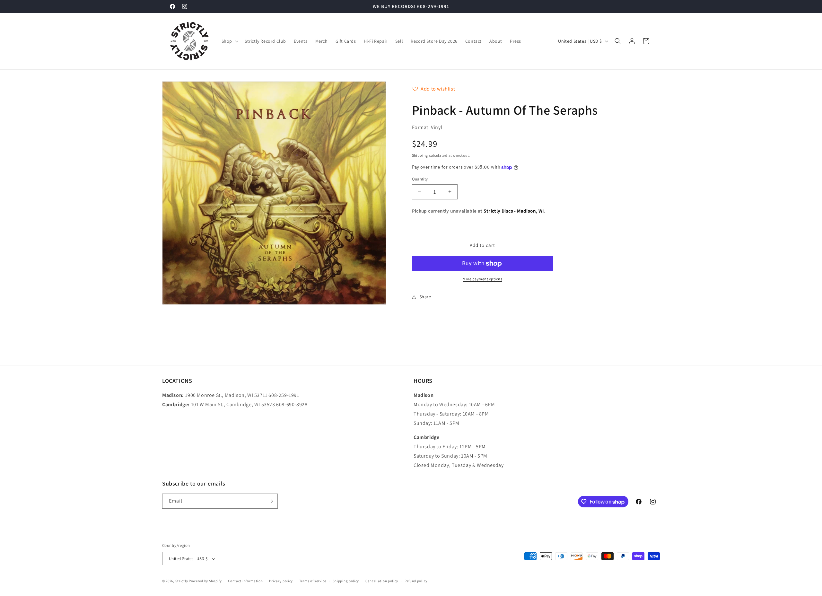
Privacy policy (281, 581)
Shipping (420, 155)
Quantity (420, 179)
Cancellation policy (381, 581)
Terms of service (312, 581)
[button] (229, 41)
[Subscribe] (270, 501)
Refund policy (416, 581)
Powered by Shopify (205, 581)
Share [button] (425, 297)
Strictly (181, 581)
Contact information (245, 581)
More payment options (482, 278)
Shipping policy (346, 581)
